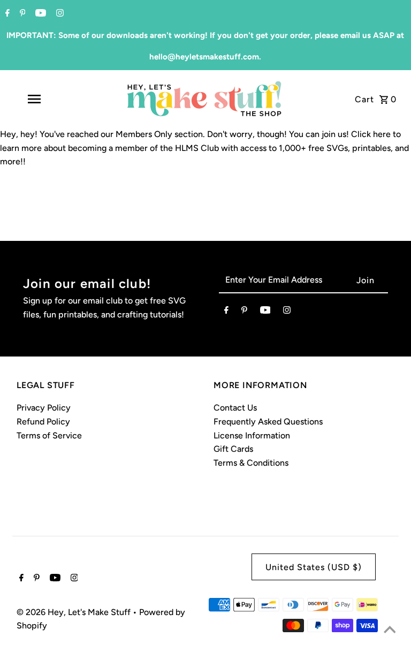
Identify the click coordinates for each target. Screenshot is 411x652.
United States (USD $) (313, 567)
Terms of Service (49, 435)
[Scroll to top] (389, 630)
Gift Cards (233, 449)
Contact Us (235, 408)
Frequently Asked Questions (268, 421)
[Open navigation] (52, 99)
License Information (252, 435)
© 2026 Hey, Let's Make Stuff (75, 612)
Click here (371, 134)
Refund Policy (43, 421)
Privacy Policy (44, 408)
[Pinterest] (21, 14)
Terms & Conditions (251, 463)
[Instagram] (59, 14)
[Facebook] (6, 14)
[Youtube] (39, 14)
